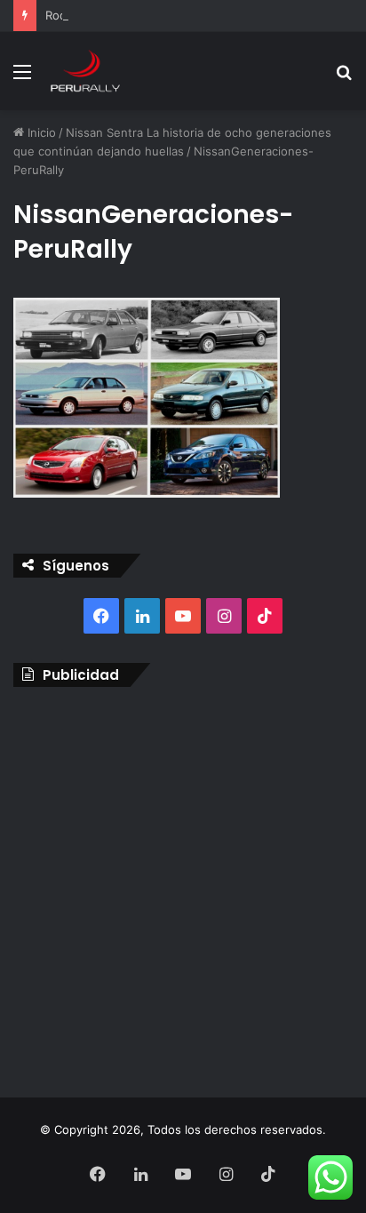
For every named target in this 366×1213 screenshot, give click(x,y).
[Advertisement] (183, 888)
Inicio (40, 132)
